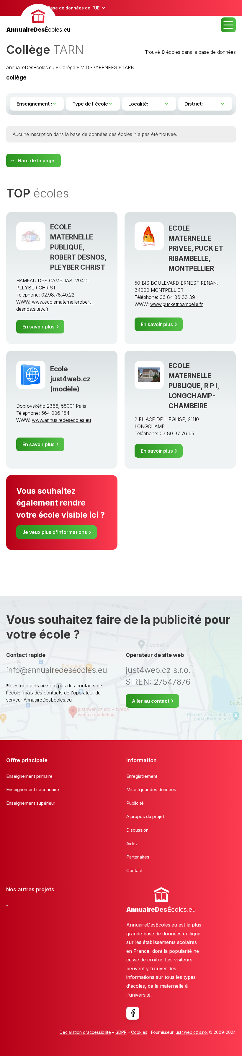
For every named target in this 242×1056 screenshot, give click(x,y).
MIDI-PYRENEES (98, 67)
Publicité (135, 803)
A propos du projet (145, 816)
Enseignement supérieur (30, 803)
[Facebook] (132, 1013)
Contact (134, 870)
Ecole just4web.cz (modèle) (70, 379)
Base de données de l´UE (73, 7)
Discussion (137, 830)
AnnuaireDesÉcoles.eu (30, 67)
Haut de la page (36, 160)
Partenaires (137, 857)
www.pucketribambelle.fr (176, 304)
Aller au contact (150, 701)
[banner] (38, 19)
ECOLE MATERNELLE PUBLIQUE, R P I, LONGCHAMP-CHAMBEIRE (194, 386)
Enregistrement (141, 776)
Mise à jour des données (151, 789)
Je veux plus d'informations (54, 532)
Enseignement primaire (29, 776)
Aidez (132, 843)
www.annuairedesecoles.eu (61, 420)
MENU (228, 24)
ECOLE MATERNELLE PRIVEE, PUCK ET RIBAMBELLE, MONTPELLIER (196, 248)
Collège (67, 67)
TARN (128, 67)
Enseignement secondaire (32, 789)
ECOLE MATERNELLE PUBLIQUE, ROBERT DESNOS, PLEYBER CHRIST (78, 247)
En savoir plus (38, 327)
